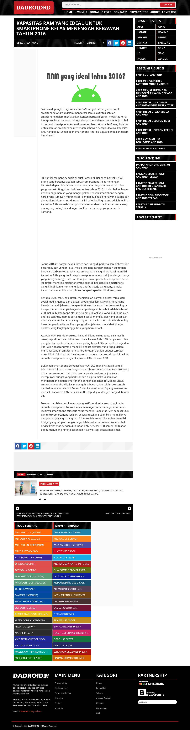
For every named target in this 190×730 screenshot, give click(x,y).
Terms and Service (63, 693)
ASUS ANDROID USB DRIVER (68, 545)
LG (138, 53)
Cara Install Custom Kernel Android (154, 131)
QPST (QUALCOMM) (25, 570)
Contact (58, 703)
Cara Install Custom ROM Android (153, 122)
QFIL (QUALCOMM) (25, 563)
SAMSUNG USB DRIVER (66, 607)
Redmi (162, 37)
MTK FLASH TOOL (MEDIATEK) (30, 582)
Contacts (121, 12)
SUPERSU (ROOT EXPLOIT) (28, 658)
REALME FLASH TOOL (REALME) (31, 614)
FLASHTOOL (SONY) (25, 626)
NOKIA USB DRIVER (64, 614)
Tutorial (92, 12)
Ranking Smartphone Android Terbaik (150, 175)
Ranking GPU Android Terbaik (150, 206)
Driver (107, 12)
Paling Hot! (101, 688)
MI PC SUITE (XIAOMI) (26, 551)
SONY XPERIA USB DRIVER (67, 626)
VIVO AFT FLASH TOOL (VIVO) (30, 639)
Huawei (142, 37)
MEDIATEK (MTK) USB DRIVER (69, 582)
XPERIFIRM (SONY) (24, 632)
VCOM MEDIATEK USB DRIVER (69, 595)
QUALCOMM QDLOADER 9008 (69, 570)
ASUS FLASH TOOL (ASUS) (28, 557)
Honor (142, 32)
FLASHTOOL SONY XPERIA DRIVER (71, 632)
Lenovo (142, 48)
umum (49, 474)
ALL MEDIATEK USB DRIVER (68, 589)
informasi (32, 474)
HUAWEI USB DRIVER (65, 551)
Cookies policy (61, 688)
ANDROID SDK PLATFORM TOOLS (71, 563)
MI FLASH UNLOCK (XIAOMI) (29, 545)
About (155, 12)
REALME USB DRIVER (65, 620)
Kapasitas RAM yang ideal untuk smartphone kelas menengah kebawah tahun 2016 (67, 28)
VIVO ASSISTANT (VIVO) (27, 645)
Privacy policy (61, 683)
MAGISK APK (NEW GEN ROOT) (31, 651)
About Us (59, 708)
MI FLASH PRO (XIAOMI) (27, 538)
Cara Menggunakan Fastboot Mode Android (152, 83)
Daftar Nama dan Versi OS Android (153, 166)
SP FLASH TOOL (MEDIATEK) (29, 576)
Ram (42, 474)
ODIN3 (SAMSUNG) (25, 589)
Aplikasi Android (103, 698)
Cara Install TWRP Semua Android (152, 113)
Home (68, 12)
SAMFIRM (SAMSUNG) (26, 595)
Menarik (100, 703)
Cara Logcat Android (150, 148)
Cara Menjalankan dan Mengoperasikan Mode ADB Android (154, 93)
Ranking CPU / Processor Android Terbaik (152, 197)
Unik (98, 713)
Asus (140, 26)
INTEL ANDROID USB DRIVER (69, 576)
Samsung (164, 42)
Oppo (161, 26)
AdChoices (143, 702)
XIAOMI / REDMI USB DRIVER (69, 658)
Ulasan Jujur (101, 708)
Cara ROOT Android (149, 74)
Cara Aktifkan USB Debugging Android (149, 141)
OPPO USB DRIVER (63, 639)
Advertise (169, 12)
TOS (145, 12)
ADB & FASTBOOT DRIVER (67, 532)
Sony (161, 48)
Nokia (141, 58)
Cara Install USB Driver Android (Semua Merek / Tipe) (155, 104)
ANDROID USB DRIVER (65, 538)
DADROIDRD (33, 7)
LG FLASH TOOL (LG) (25, 607)
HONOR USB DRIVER (64, 557)
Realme (163, 32)
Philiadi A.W (49, 484)
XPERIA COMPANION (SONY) (30, 620)
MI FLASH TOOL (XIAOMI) (28, 532)
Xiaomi (163, 58)
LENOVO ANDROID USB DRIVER (70, 651)
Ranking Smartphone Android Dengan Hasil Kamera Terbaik (151, 186)
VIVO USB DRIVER (63, 645)
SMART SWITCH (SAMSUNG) (29, 601)
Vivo (161, 53)
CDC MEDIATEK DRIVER (66, 601)
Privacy (135, 12)
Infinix (142, 42)
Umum (79, 12)
